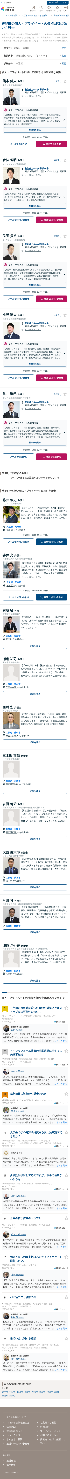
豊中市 (17, 684)
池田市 (18, 526)
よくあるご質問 (14, 1439)
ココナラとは (13, 1435)
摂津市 (50, 1392)
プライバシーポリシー (51, 1431)
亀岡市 (17, 926)
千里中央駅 (11, 687)
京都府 (9, 926)
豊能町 (28, 89)
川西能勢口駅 (12, 784)
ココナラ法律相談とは (18, 1422)
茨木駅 (10, 585)
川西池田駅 (11, 832)
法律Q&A (11, 1426)
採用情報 (11, 1464)
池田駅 (10, 530)
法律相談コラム (14, 1431)
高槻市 (27, 1392)
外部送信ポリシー (49, 1435)
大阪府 (10, 526)
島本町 (57, 1392)
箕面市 (17, 636)
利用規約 (44, 1426)
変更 (64, 48)
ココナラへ (8, 3)
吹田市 (20, 1392)
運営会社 (11, 1460)
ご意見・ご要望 (48, 1422)
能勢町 (12, 1395)
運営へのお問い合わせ (18, 1443)
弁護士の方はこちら (57, 2)
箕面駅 (9, 639)
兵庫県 (9, 781)
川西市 (17, 781)
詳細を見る (35, 646)
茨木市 (18, 582)
